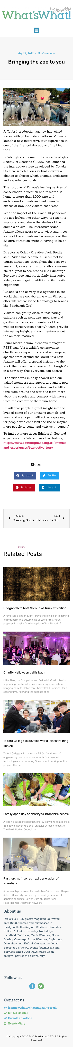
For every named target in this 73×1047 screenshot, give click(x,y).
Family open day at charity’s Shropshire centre (36, 814)
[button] (36, 30)
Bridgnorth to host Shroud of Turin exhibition (34, 608)
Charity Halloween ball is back (24, 672)
